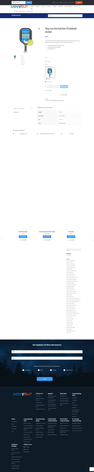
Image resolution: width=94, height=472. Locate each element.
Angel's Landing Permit (15, 449)
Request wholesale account (40, 399)
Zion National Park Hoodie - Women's (52, 405)
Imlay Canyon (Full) (28, 432)
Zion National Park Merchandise (52, 396)
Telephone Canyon (28, 439)
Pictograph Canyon (76, 425)
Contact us (38, 396)
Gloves (73, 402)
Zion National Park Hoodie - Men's (52, 400)
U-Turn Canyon (39, 437)
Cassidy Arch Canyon (52, 423)
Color (46, 64)
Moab (13, 424)
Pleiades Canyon (39, 432)
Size (46, 57)
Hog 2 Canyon (63, 428)
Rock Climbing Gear (64, 400)
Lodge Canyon (27, 434)
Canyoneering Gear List (17, 457)
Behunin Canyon (27, 423)
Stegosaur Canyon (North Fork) (52, 426)
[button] (39, 29)
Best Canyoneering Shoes (16, 453)
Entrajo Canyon (39, 425)
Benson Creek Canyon (77, 430)
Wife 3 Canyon (51, 429)
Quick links (74, 414)
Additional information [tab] (19, 108)
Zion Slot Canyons (15, 465)
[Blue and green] (50, 73)
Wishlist (73, 2)
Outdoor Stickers (22, 11)
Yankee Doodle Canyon (77, 428)
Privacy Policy (39, 402)
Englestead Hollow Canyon (28, 428)
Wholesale (60, 6)
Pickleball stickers (30, 11)
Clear (49, 79)
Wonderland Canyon (52, 434)
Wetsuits (74, 416)
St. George (14, 428)
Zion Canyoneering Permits (16, 462)
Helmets (74, 407)
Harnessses (74, 405)
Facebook (27, 447)
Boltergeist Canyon (76, 423)
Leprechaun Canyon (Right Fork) (64, 431)
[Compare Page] (66, 95)
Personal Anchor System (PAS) (76, 410)
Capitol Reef (14, 421)
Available (69, 255)
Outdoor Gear (63, 396)
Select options (23, 236)
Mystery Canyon (27, 437)
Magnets (38, 6)
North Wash (14, 426)
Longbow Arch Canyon (41, 423)
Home (17, 11)
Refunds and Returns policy (40, 405)
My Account (56, 2)
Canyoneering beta (68, 6)
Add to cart (64, 86)
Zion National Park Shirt (52, 409)
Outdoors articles (15, 468)
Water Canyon (27, 442)
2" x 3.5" (48, 61)
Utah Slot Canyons (16, 459)
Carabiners (74, 400)
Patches (43, 6)
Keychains (49, 6)
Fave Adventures (65, 2)
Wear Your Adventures (40, 409)
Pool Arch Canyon (40, 434)
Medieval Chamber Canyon (40, 428)
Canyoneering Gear (64, 398)
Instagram (27, 451)
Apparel (54, 6)
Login (79, 2)
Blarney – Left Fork (64, 423)
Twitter (27, 449)
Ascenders (74, 397)
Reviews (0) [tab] (16, 112)
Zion (12, 431)
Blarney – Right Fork (64, 425)
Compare (63, 94)
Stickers (32, 6)
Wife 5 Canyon (51, 432)
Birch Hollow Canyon (28, 425)
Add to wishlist (48, 90)
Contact (75, 6)
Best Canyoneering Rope (64, 404)
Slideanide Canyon (64, 434)
